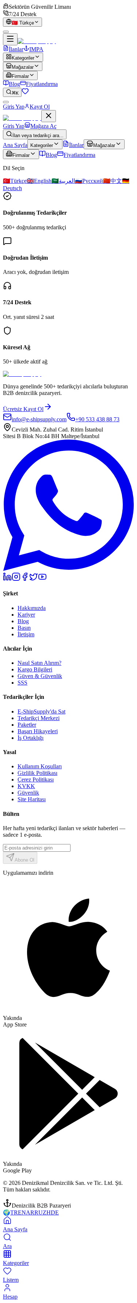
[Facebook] (24, 579)
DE (55, 1212)
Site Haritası (32, 799)
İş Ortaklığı (30, 738)
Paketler (27, 725)
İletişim (26, 634)
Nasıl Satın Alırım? (39, 663)
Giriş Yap (13, 106)
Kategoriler (23, 58)
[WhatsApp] (68, 569)
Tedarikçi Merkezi (39, 718)
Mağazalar (23, 67)
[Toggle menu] (10, 39)
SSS (22, 682)
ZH (47, 1212)
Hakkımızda (32, 608)
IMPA (36, 49)
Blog (14, 84)
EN (22, 1212)
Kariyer (26, 614)
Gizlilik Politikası (37, 773)
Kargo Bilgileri (35, 669)
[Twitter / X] (33, 579)
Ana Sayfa (15, 145)
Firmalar (20, 76)
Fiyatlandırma (42, 84)
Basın (24, 628)
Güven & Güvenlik (40, 676)
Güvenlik (28, 793)
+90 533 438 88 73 (97, 419)
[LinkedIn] (7, 579)
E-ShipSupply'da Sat (41, 711)
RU (38, 1212)
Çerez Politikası (36, 779)
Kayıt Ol (40, 106)
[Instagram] (16, 579)
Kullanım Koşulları (40, 766)
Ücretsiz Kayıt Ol (23, 409)
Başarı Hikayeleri (38, 731)
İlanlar (16, 49)
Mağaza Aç (43, 126)
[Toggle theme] (6, 32)
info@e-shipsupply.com (39, 419)
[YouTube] (42, 579)
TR (14, 1212)
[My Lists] (25, 93)
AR (30, 1212)
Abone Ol (24, 860)
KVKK (26, 786)
